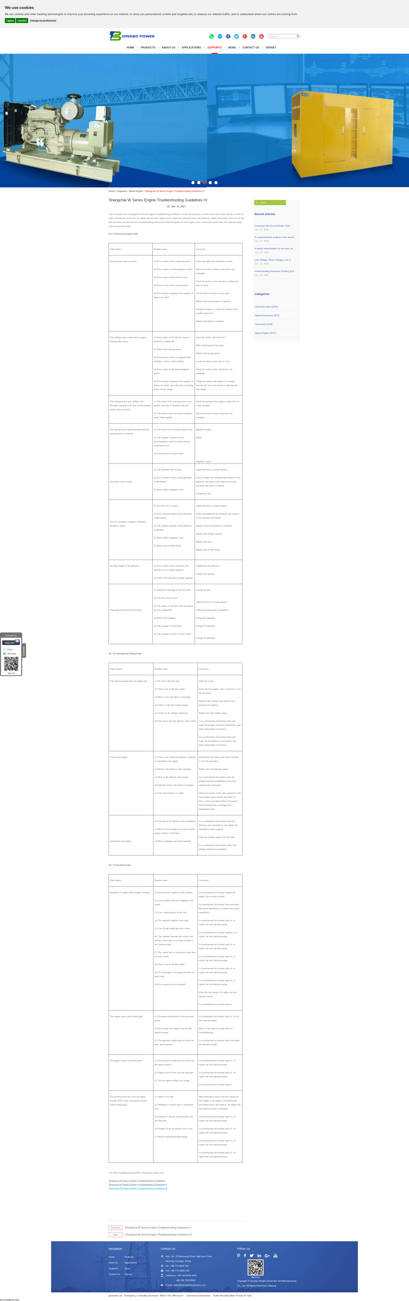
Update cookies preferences (249, 1289)
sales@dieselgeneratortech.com (189, 1285)
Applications (191, 47)
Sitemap (272, 1285)
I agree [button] (10, 20)
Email (9, 649)
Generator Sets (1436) (266, 306)
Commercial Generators (198, 1295)
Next (115, 1234)
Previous (115, 1227)
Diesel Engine (136, 191)
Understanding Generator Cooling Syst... (275, 271)
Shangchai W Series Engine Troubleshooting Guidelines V (158, 1227)
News (232, 47)
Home (130, 47)
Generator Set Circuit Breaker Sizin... (273, 226)
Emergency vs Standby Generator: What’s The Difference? (154, 1295)
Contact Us (250, 47)
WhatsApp (11, 654)
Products (148, 47)
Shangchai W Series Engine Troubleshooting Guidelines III (158, 1234)
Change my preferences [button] (43, 20)
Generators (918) (264, 324)
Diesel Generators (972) (267, 315)
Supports (214, 47)
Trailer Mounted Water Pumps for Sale (232, 1295)
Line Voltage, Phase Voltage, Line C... (274, 260)
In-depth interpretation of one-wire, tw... (274, 248)
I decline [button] (22, 20)
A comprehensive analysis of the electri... (275, 237)
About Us (168, 47)
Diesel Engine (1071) (265, 333)
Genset (271, 47)
